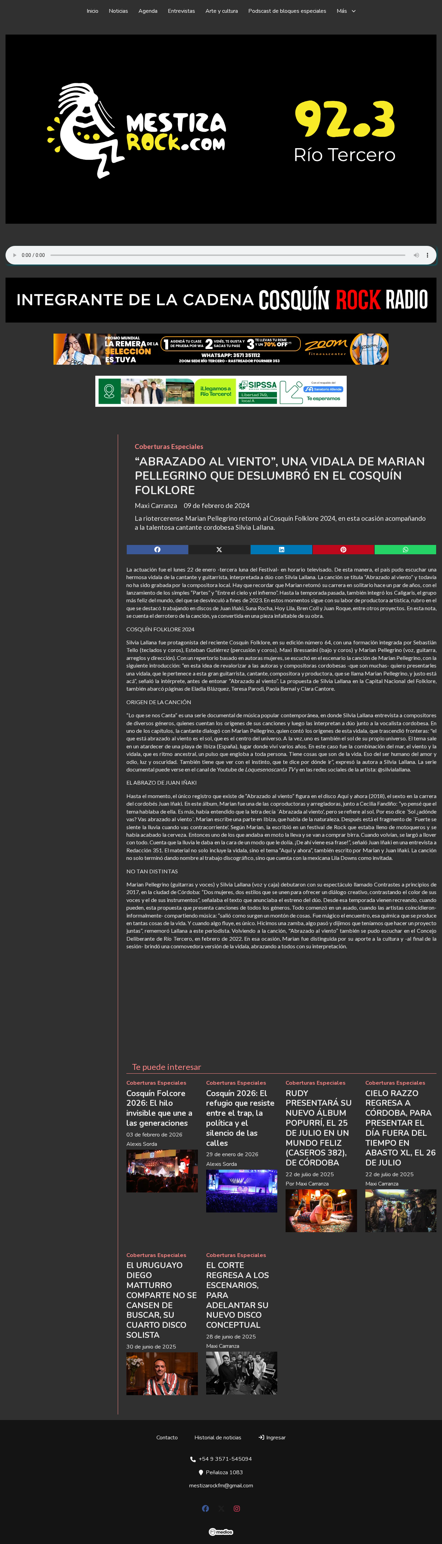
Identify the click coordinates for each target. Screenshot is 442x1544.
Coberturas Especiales (169, 446)
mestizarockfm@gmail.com (221, 1485)
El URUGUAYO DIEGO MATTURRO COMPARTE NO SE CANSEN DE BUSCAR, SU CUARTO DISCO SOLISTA (161, 1300)
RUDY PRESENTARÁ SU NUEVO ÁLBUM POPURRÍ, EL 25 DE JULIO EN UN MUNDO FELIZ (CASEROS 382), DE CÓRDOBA (319, 1128)
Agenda (147, 11)
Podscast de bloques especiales (287, 11)
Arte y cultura (221, 11)
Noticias (118, 11)
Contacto (167, 1437)
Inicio (92, 11)
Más (342, 11)
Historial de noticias (217, 1437)
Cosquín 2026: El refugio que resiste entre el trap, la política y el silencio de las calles (240, 1118)
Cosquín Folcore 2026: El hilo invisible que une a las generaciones (159, 1108)
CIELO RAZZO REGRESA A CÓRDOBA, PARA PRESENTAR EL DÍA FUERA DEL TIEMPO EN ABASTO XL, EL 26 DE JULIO (400, 1128)
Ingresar (275, 1437)
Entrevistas (181, 11)
